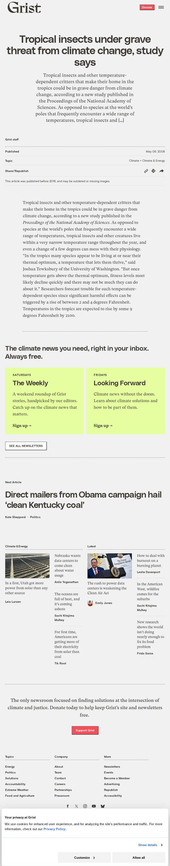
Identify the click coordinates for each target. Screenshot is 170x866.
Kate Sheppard (15, 517)
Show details (147, 845)
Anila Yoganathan (66, 582)
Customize (82, 857)
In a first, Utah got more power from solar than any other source (26, 588)
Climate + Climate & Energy (147, 160)
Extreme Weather (16, 790)
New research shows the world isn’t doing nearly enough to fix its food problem (150, 634)
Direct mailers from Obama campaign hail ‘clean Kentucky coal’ (83, 499)
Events (108, 772)
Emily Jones (103, 603)
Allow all (138, 857)
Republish (111, 790)
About (59, 766)
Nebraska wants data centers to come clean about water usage (67, 565)
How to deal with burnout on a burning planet (151, 561)
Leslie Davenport (148, 572)
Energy (10, 766)
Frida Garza (145, 653)
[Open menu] (161, 7)
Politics (35, 517)
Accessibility (113, 795)
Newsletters (112, 766)
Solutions (11, 778)
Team (58, 772)
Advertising (112, 784)
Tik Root (60, 663)
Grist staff (12, 139)
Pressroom (62, 795)
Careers (60, 784)
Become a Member (117, 778)
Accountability (15, 784)
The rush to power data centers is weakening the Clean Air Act (106, 588)
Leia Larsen (13, 601)
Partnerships (63, 790)
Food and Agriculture (19, 795)
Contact (60, 778)
